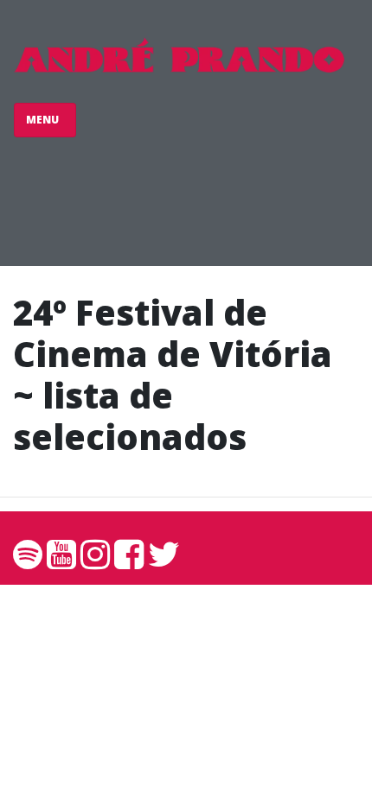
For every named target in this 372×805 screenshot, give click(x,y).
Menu (43, 119)
